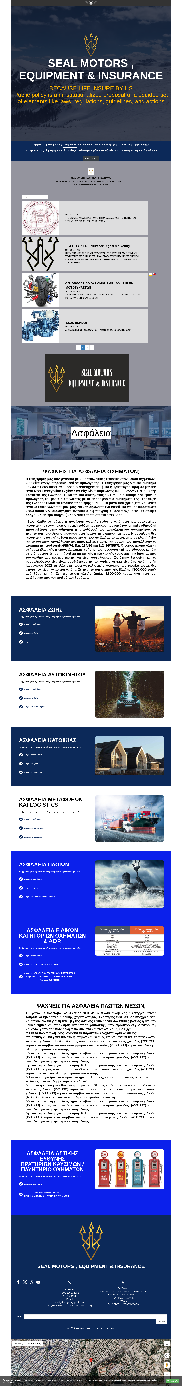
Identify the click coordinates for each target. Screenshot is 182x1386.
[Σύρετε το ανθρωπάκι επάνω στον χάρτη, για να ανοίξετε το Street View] (167, 1365)
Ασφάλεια (70, 144)
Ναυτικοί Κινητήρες (106, 144)
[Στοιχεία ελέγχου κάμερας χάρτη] (167, 1355)
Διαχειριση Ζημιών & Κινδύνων (139, 150)
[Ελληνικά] (150, 274)
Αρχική (37, 144)
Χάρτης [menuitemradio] (19, 1343)
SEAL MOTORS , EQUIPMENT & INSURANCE (91, 178)
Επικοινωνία (85, 144)
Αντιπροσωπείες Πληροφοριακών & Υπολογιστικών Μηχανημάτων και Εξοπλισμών (72, 150)
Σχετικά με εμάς (53, 144)
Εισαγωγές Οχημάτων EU (134, 144)
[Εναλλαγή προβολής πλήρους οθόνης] (167, 1343)
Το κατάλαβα (172, 1381)
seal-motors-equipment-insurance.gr (95, 1328)
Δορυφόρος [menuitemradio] (34, 1343)
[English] (155, 274)
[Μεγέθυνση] (167, 1374)
